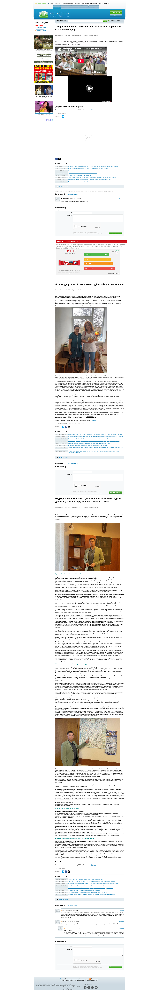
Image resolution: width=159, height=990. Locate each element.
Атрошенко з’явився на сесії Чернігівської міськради (80, 181)
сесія (59, 113)
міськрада (63, 113)
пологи (69, 423)
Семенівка (74, 423)
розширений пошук (115, 20)
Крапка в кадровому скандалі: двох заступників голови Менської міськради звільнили (88, 168)
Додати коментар (72, 194)
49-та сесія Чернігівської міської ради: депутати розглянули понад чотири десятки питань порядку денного (93, 166)
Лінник (59, 868)
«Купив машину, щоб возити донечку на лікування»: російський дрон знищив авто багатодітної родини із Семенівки (95, 434)
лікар (63, 868)
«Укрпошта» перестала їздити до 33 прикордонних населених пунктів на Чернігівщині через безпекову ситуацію (94, 441)
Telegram (93, 109)
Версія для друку (63, 186)
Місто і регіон (78, 3)
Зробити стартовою (42, 3)
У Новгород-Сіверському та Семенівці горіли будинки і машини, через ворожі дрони (87, 445)
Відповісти (121, 198)
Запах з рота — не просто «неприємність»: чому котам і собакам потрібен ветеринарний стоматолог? (92, 881)
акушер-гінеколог (62, 423)
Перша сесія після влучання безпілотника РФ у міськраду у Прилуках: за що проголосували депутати (92, 177)
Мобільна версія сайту (55, 3)
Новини (72, 3)
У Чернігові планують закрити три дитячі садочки (79, 175)
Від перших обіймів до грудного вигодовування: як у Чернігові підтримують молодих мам (89, 443)
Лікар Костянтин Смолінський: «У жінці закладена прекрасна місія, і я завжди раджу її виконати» (90, 438)
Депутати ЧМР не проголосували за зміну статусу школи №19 (82, 173)
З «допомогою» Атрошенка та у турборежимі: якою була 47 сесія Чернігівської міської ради (89, 179)
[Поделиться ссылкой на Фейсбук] (56, 159)
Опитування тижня (41, 30)
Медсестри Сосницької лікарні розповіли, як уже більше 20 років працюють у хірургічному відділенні (91, 894)
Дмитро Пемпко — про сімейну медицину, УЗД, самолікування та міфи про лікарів (87, 892)
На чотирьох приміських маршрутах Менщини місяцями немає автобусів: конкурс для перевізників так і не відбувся (95, 436)
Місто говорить (40, 29)
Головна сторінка (65, 3)
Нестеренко (81, 423)
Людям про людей (41, 27)
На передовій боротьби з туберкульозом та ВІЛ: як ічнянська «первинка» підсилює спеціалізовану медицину (93, 883)
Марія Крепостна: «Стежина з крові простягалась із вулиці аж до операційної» (86, 885)
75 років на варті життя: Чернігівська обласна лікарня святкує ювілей (84, 890)
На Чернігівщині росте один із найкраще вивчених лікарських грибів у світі (85, 879)
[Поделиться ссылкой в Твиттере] (59, 159)
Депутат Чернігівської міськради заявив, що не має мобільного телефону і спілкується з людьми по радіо (92, 170)
